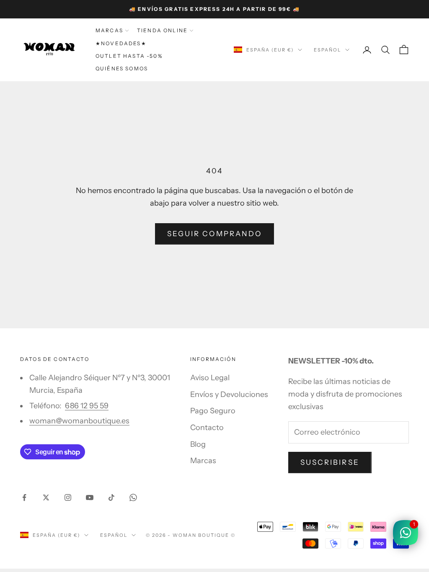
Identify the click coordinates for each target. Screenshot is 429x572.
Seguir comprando (214, 233)
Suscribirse (329, 462)
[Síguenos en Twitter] (46, 497)
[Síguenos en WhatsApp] (133, 497)
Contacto (207, 427)
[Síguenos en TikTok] (111, 497)
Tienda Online (162, 30)
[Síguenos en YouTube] (89, 497)
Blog (198, 444)
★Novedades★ (121, 43)
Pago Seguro (212, 410)
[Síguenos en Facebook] (24, 497)
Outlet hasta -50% (129, 56)
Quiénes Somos (122, 68)
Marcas (109, 30)
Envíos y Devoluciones (229, 394)
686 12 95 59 (87, 405)
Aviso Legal (210, 377)
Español (327, 50)
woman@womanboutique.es (79, 420)
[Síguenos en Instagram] (68, 497)
